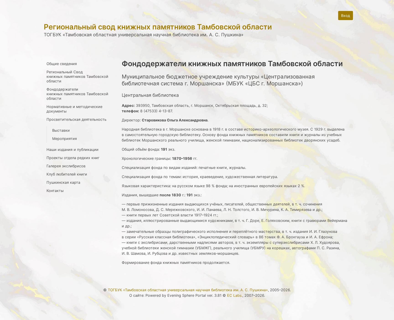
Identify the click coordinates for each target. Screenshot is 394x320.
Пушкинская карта (63, 182)
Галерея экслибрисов (66, 166)
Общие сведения (62, 63)
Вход (345, 15)
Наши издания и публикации (72, 149)
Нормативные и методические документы (74, 108)
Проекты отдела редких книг (73, 157)
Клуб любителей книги (67, 174)
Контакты (55, 190)
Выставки (61, 130)
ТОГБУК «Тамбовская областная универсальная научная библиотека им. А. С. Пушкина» (188, 290)
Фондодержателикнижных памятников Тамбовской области (77, 94)
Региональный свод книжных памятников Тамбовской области (158, 26)
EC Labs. (234, 295)
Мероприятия (64, 138)
